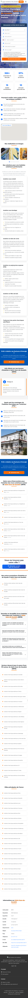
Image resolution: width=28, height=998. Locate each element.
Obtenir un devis (6, 982)
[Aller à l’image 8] (18, 161)
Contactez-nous (15, 362)
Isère (12, 927)
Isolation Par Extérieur (5, 69)
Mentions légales (19, 992)
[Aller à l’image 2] (10, 161)
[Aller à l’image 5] (14, 161)
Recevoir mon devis (14, 59)
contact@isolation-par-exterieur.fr (10, 984)
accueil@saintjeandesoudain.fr (18, 939)
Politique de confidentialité (14, 994)
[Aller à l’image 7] (17, 161)
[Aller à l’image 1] (9, 161)
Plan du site (11, 992)
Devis (21, 1)
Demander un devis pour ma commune (14, 566)
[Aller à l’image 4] (13, 161)
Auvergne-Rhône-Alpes (16, 930)
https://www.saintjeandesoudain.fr (19, 942)
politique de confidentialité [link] (13, 56)
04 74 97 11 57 (14, 936)
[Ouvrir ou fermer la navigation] (25, 1)
